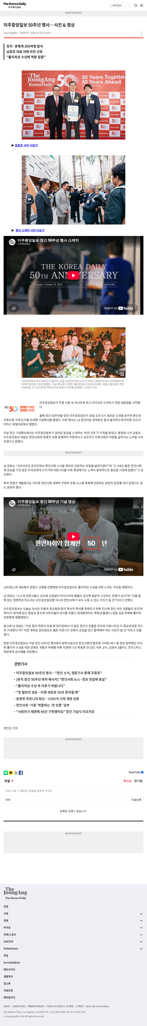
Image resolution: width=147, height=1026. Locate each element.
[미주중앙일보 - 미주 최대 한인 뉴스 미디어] (14, 5)
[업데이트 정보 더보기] (36, 33)
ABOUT (7, 1006)
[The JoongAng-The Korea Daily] (15, 893)
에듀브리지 (9, 969)
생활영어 (8, 976)
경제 (6, 920)
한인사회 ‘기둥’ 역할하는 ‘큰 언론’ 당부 (42, 705)
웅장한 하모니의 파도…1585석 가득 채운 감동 (47, 698)
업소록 (7, 983)
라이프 (7, 927)
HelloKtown (11, 948)
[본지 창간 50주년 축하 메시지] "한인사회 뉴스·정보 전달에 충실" (61, 679)
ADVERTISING (19, 1006)
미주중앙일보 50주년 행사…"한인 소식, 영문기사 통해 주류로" (59, 672)
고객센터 (79, 1006)
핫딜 (6, 955)
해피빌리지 (9, 997)
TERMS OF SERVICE (55, 1006)
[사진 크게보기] (121, 374)
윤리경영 (70, 1006)
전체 (6, 906)
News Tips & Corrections (97, 1006)
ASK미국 (8, 941)
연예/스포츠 (10, 934)
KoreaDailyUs (12, 962)
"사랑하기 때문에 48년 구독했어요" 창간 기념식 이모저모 (55, 711)
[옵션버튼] (141, 33)
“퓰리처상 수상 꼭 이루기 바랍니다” (40, 685)
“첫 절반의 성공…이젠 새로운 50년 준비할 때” (48, 692)
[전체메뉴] (141, 5)
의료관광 (8, 990)
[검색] (136, 5)
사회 (6, 913)
